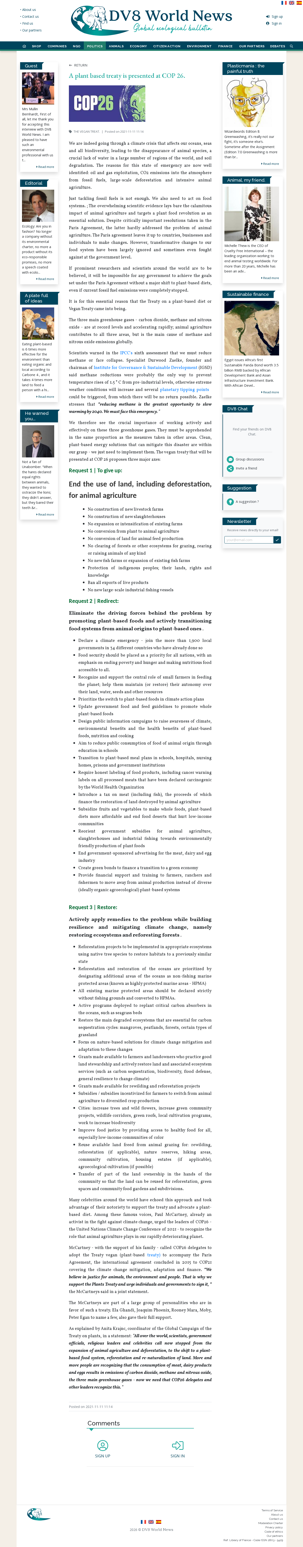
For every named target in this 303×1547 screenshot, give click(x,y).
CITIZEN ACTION (167, 46)
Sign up (277, 16)
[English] (292, 4)
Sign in (277, 23)
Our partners (275, 1536)
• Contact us (29, 16)
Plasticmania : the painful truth (246, 68)
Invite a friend (246, 468)
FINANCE (225, 46)
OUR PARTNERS (252, 46)
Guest (31, 65)
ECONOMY (138, 46)
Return (80, 65)
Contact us (276, 1519)
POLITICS (94, 46)
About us (277, 1514)
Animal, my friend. (246, 180)
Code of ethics (274, 1531)
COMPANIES (57, 46)
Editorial (33, 183)
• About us (28, 9)
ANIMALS (116, 46)
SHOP (36, 46)
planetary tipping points (184, 390)
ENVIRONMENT (199, 46)
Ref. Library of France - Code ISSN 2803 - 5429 (253, 1540)
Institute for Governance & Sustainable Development (145, 368)
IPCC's (126, 353)
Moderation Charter (270, 1523)
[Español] (299, 4)
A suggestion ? (247, 501)
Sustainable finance (248, 294)
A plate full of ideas (36, 298)
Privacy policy (274, 1527)
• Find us (26, 23)
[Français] (285, 4)
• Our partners (31, 30)
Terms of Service (272, 1510)
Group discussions (249, 459)
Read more (46, 167)
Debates (277, 46)
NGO (76, 46)
